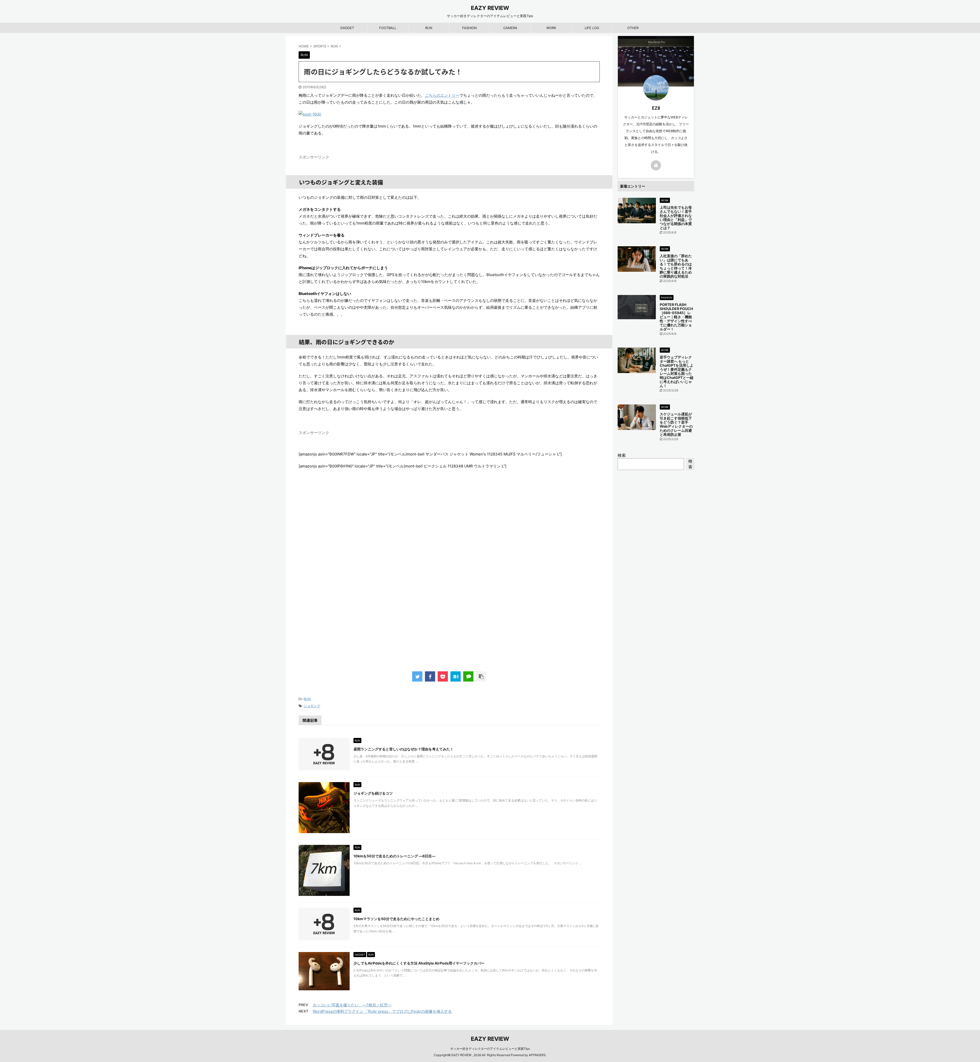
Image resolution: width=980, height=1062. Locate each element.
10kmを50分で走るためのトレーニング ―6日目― (394, 856)
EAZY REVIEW (490, 8)
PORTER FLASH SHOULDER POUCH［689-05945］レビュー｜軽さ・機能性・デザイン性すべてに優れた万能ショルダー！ (676, 316)
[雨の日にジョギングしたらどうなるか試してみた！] (455, 676)
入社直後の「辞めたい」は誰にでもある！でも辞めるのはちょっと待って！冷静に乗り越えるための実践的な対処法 (676, 266)
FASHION (469, 28)
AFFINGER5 (537, 1055)
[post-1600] (449, 114)
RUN (428, 28)
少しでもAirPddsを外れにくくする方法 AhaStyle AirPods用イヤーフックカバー (418, 963)
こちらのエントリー (442, 95)
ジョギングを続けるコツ (373, 793)
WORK (551, 28)
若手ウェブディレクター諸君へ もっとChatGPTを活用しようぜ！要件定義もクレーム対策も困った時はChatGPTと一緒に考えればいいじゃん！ (676, 371)
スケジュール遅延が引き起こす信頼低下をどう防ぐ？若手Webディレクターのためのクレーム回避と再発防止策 (676, 424)
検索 (622, 455)
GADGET (347, 28)
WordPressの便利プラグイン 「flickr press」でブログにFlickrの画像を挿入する (382, 1011)
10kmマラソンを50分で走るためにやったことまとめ (396, 919)
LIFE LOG (592, 28)
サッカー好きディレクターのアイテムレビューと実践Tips (490, 1049)
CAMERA (510, 28)
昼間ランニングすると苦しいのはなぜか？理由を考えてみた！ (403, 749)
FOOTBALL (387, 28)
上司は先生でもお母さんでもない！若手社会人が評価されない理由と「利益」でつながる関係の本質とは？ (676, 217)
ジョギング (312, 706)
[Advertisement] (449, 581)
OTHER (633, 28)
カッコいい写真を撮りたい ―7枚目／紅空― (352, 1005)
